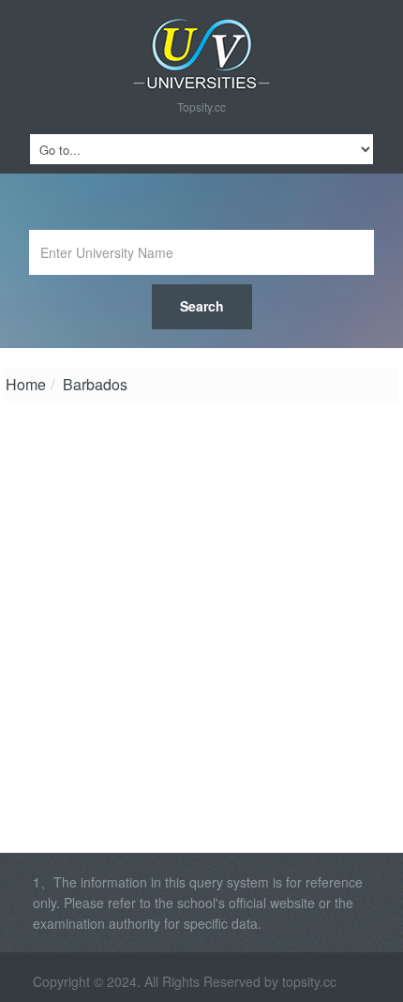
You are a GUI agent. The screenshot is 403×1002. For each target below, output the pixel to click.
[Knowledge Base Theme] (201, 54)
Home (26, 384)
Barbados (95, 384)
